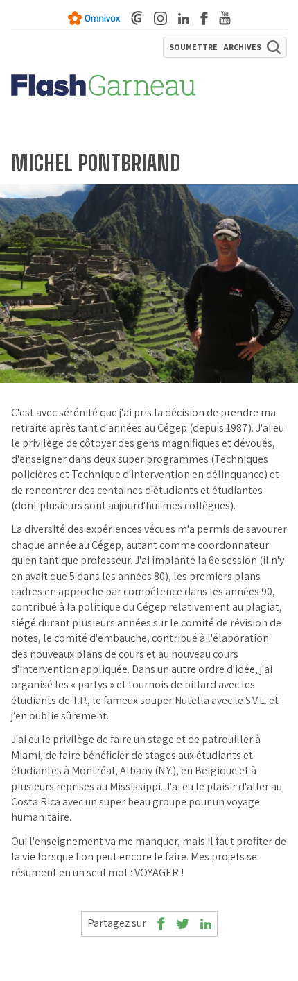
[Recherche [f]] (274, 47)
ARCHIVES (242, 47)
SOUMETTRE (193, 47)
